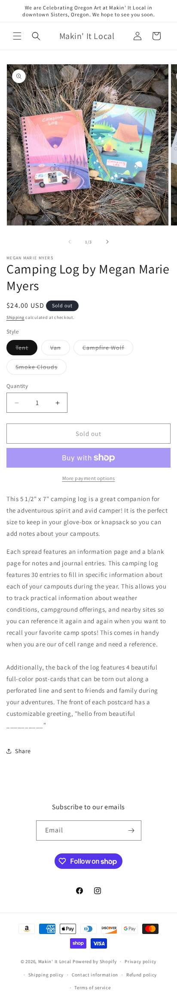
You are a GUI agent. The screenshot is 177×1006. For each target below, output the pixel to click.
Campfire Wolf (107, 349)
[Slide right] (107, 241)
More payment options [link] (88, 478)
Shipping (15, 317)
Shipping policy (46, 975)
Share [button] (23, 751)
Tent (26, 349)
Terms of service (92, 988)
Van (60, 349)
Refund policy (141, 975)
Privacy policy (140, 961)
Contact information (95, 975)
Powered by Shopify (95, 961)
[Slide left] (69, 241)
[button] (17, 36)
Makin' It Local (55, 961)
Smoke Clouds (41, 369)
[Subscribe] (131, 830)
